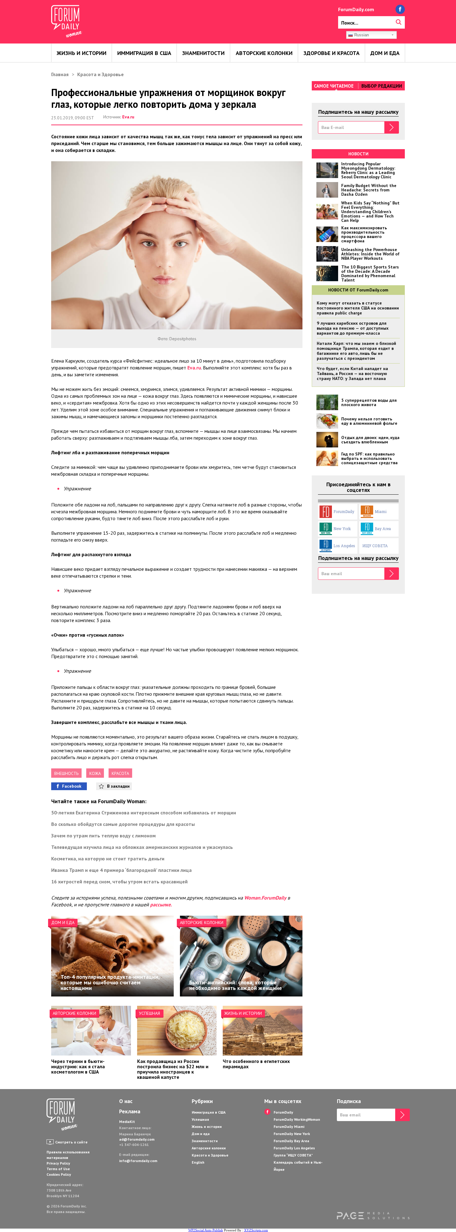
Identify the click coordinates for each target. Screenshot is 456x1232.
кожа (95, 773)
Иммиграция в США (144, 53)
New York (342, 528)
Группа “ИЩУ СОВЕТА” (293, 1155)
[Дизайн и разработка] (373, 1215)
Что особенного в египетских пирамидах (256, 1063)
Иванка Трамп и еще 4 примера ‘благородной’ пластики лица (121, 870)
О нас (125, 1101)
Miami (381, 511)
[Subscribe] (391, 127)
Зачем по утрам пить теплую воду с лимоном (103, 835)
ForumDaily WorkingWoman (297, 1119)
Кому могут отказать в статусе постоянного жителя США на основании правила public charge (358, 308)
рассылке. (161, 904)
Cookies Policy (59, 1174)
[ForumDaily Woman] (62, 1115)
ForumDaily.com (356, 9)
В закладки (118, 786)
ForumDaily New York (292, 1133)
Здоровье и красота (331, 53)
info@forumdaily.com (138, 1160)
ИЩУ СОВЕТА (375, 545)
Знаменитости (203, 53)
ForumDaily (343, 511)
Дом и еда (385, 53)
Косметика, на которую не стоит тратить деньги (107, 858)
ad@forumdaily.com (136, 1139)
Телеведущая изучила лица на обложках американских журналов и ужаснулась (142, 847)
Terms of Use (58, 1168)
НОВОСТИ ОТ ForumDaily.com (358, 290)
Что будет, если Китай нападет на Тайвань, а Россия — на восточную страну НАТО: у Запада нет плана (352, 373)
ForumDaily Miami (289, 1126)
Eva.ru (128, 117)
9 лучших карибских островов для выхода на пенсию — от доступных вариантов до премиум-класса (352, 328)
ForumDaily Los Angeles (294, 1148)
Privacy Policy (58, 1163)
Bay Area (383, 528)
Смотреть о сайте (71, 1142)
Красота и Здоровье (100, 74)
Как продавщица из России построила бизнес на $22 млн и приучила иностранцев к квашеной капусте (172, 1069)
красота (120, 773)
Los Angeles (344, 545)
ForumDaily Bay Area (291, 1140)
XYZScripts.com (256, 1230)
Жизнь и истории (81, 53)
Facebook (71, 786)
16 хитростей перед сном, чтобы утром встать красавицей (119, 881)
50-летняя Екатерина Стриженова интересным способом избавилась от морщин (143, 812)
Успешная (149, 1013)
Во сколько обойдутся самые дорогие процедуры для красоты (123, 824)
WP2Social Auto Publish (205, 1230)
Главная (60, 74)
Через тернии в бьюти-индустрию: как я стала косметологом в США (78, 1066)
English (198, 1162)
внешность (66, 773)
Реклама (129, 1111)
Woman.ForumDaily (265, 898)
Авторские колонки (264, 53)
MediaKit (127, 1121)
